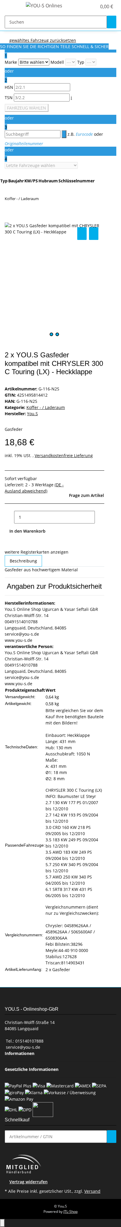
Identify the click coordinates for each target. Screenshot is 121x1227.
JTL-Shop (70, 1211)
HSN (9, 87)
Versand (92, 1191)
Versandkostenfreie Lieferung (64, 455)
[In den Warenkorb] (9, 219)
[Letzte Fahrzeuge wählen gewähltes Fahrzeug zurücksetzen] (41, 165)
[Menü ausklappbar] (12, 7)
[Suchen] (111, 22)
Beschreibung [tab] (23, 561)
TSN (9, 97)
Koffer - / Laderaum (45, 407)
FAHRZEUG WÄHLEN (26, 108)
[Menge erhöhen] (99, 517)
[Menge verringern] (9, 517)
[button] (86, 6)
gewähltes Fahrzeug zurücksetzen (42, 40)
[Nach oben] (2, 1223)
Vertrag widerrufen (28, 1182)
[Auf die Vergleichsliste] (82, 233)
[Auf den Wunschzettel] (93, 233)
